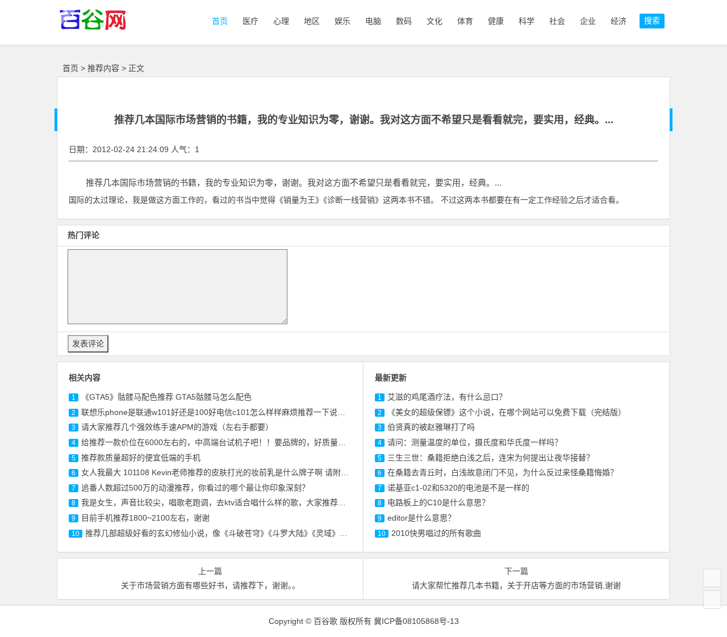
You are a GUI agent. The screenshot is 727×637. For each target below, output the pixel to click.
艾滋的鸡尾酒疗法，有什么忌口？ (447, 396)
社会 (557, 21)
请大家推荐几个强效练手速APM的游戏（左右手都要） (177, 426)
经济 (618, 21)
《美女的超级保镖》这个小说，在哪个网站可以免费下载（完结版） (506, 412)
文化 (434, 21)
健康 (496, 21)
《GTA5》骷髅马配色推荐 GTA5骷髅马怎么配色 (166, 396)
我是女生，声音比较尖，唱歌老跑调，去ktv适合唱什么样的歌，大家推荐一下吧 (221, 502)
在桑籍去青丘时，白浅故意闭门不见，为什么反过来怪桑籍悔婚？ (502, 472)
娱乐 (342, 21)
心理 (281, 21)
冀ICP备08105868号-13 (416, 621)
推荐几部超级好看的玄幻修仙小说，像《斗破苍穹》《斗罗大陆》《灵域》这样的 (224, 533)
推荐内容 (103, 68)
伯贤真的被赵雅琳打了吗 (431, 426)
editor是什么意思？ (421, 517)
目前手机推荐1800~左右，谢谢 (145, 517)
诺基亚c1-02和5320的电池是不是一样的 (458, 487)
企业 (588, 21)
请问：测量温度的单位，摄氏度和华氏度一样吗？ (474, 442)
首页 (219, 21)
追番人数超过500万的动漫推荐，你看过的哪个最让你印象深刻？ (195, 487)
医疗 (250, 21)
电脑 (373, 21)
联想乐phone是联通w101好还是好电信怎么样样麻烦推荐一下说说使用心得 (229, 412)
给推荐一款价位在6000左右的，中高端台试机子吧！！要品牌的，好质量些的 (217, 442)
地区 (312, 21)
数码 (404, 21)
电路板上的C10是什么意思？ (438, 502)
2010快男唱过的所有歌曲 (436, 533)
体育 (465, 21)
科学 (526, 21)
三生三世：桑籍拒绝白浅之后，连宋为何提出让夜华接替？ (490, 457)
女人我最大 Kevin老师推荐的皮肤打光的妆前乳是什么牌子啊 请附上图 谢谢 (228, 472)
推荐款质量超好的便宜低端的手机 (140, 457)
